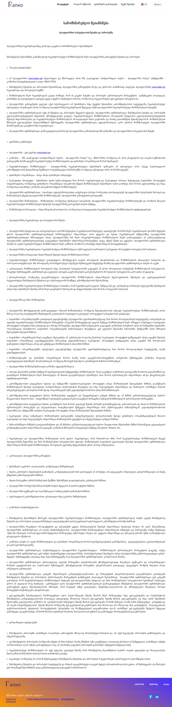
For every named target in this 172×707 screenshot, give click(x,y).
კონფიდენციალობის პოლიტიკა (43, 699)
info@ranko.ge (67, 699)
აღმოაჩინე (139, 684)
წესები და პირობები (11, 700)
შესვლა (157, 4)
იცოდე (166, 684)
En (146, 4)
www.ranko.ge (35, 78)
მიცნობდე (153, 684)
